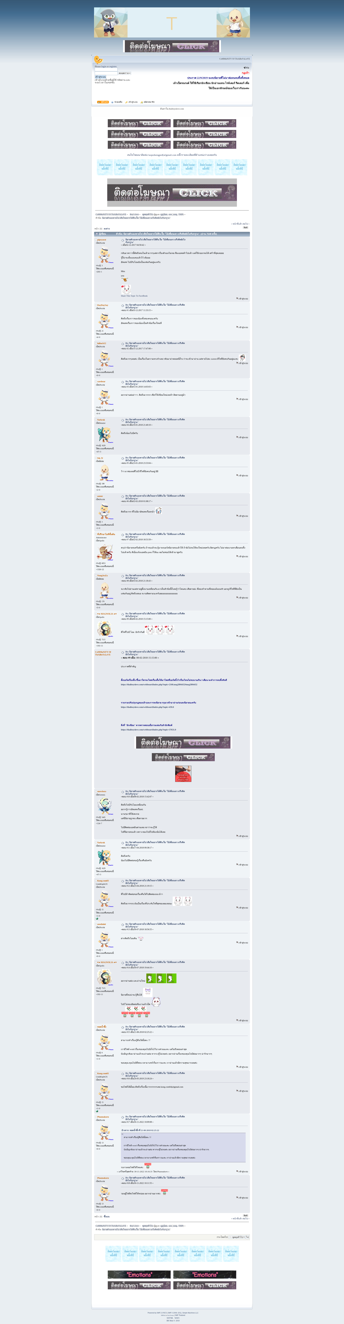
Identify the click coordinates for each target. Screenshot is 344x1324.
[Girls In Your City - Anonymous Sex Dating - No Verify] (97, 919)
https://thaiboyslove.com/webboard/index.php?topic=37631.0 (148, 730)
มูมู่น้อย (163, 214)
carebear (101, 381)
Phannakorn (103, 1117)
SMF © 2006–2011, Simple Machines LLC (183, 1313)
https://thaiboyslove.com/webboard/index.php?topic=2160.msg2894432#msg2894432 (159, 684)
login (103, 66)
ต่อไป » (246, 224)
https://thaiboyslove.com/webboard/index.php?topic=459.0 (147, 707)
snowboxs (101, 791)
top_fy (100, 458)
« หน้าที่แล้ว (236, 224)
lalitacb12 (101, 343)
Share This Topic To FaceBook (134, 296)
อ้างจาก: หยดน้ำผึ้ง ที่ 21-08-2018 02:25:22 (141, 1130)
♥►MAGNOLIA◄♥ (107, 614)
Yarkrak (101, 420)
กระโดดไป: (222, 1237)
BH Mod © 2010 (173, 1321)
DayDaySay (102, 305)
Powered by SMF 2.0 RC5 (157, 1313)
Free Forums (170, 1315)
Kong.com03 (103, 881)
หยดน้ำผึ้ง (101, 1027)
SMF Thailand (180, 1315)
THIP (180, 214)
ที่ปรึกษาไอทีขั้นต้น (106, 534)
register (113, 66)
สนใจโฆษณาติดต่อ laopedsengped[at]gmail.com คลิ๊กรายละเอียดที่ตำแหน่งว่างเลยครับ (172, 155)
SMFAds (163, 1315)
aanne (100, 496)
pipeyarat (101, 240)
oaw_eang (173, 214)
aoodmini (101, 924)
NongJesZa (102, 575)
